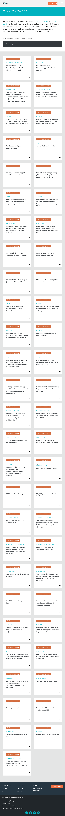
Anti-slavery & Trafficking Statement (12, 808)
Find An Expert (6, 786)
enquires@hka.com (12, 44)
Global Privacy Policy (8, 801)
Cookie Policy (6, 803)
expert (46, 21)
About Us (20, 788)
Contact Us (53, 3)
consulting (39, 21)
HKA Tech (36, 786)
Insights (4, 788)
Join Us (19, 791)
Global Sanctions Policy (8, 806)
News (3, 791)
